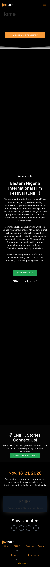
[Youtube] (21, 528)
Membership (33, 555)
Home (7, 546)
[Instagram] (28, 528)
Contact (42, 546)
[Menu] (44, 5)
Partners (30, 546)
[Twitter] (36, 528)
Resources (16, 555)
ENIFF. (17, 546)
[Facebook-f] (14, 528)
